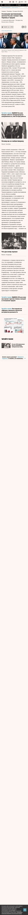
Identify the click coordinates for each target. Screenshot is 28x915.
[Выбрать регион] (16, 2)
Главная (4, 11)
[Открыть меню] (25, 2)
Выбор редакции (6, 7)
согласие (13, 909)
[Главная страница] (2, 2)
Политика (9, 11)
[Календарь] (10, 2)
